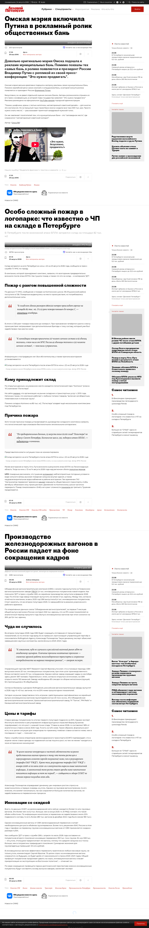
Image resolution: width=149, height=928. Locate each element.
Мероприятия (82, 9)
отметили (22, 312)
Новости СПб (24, 510)
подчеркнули (22, 441)
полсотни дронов (77, 469)
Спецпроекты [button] (63, 9)
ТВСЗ (34, 591)
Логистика (79, 510)
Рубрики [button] (47, 9)
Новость (13, 185)
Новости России (114, 888)
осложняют (48, 474)
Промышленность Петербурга (79, 888)
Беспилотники (109, 510)
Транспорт (48, 888)
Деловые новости (36, 888)
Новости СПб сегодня (39, 510)
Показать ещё (117, 103)
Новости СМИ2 (11, 200)
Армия (99, 510)
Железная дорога (60, 888)
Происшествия (54, 510)
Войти (137, 9)
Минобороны (89, 510)
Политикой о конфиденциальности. (53, 925)
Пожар (69, 510)
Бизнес (25, 888)
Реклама (95, 9)
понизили (65, 487)
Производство (127, 888)
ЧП (64, 510)
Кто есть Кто (108, 9)
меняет (42, 482)
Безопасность (122, 510)
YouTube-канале (47, 100)
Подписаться (92, 2)
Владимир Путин (43, 90)
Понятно (141, 924)
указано (16, 393)
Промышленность (99, 888)
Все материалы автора (32, 55)
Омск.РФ (16, 123)
